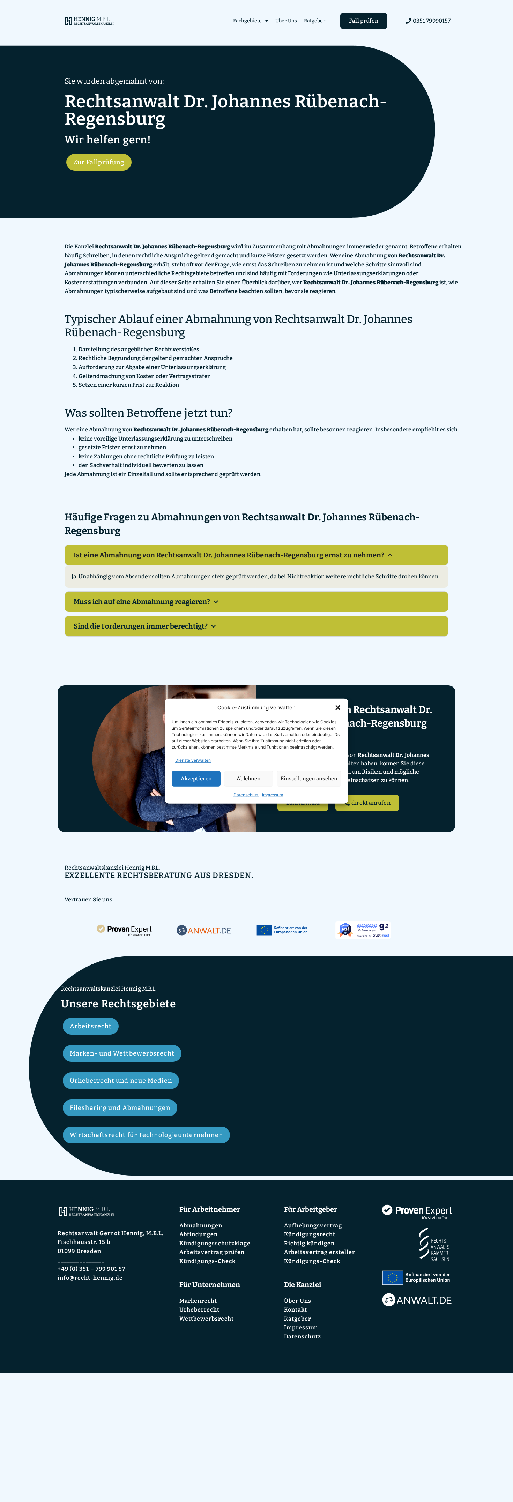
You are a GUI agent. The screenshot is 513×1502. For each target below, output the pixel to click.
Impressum (272, 794)
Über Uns (286, 21)
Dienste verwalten (193, 760)
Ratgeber (314, 21)
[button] (337, 707)
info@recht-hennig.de (90, 1278)
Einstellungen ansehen (309, 778)
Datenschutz (246, 794)
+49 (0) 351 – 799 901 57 (91, 1269)
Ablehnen (249, 778)
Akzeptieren (196, 778)
